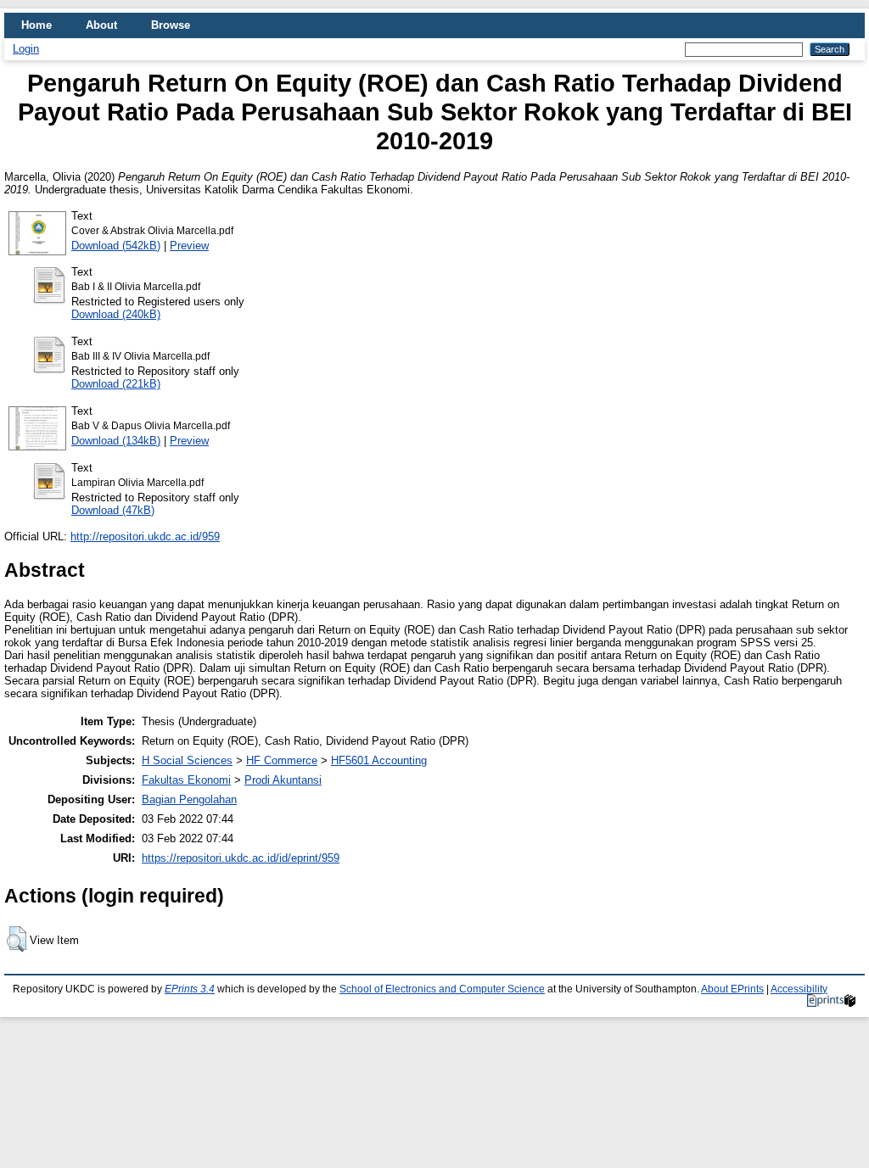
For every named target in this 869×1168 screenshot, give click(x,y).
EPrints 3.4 (190, 989)
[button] (16, 939)
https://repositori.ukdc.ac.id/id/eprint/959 (240, 858)
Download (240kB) (115, 314)
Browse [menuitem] (170, 25)
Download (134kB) (115, 440)
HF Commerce (281, 760)
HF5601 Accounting (379, 760)
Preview (189, 245)
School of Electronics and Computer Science (442, 989)
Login (26, 48)
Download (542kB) (115, 245)
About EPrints (732, 989)
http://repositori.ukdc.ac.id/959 (145, 536)
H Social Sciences (187, 760)
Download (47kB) (112, 510)
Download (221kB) (115, 383)
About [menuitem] (101, 25)
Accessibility (799, 989)
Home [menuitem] (36, 25)
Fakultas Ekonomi (186, 780)
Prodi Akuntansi (283, 780)
